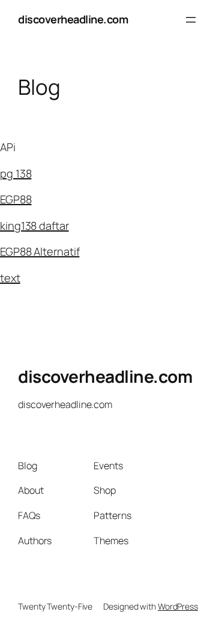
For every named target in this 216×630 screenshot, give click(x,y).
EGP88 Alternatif (39, 251)
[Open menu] (191, 20)
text (10, 278)
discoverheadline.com (73, 19)
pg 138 (15, 173)
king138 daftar (34, 225)
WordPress (178, 606)
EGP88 (16, 199)
